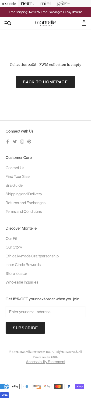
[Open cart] (84, 23)
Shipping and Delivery (24, 193)
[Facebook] (8, 141)
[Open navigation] (8, 23)
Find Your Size (18, 176)
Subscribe (25, 327)
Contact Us (15, 167)
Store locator (16, 273)
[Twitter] (15, 141)
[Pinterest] (29, 141)
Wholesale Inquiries (22, 282)
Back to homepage (45, 81)
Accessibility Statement (45, 361)
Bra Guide (14, 185)
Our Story (14, 247)
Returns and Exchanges (26, 202)
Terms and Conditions (24, 211)
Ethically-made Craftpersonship (32, 255)
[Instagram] (22, 141)
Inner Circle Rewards (23, 264)
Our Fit (11, 238)
